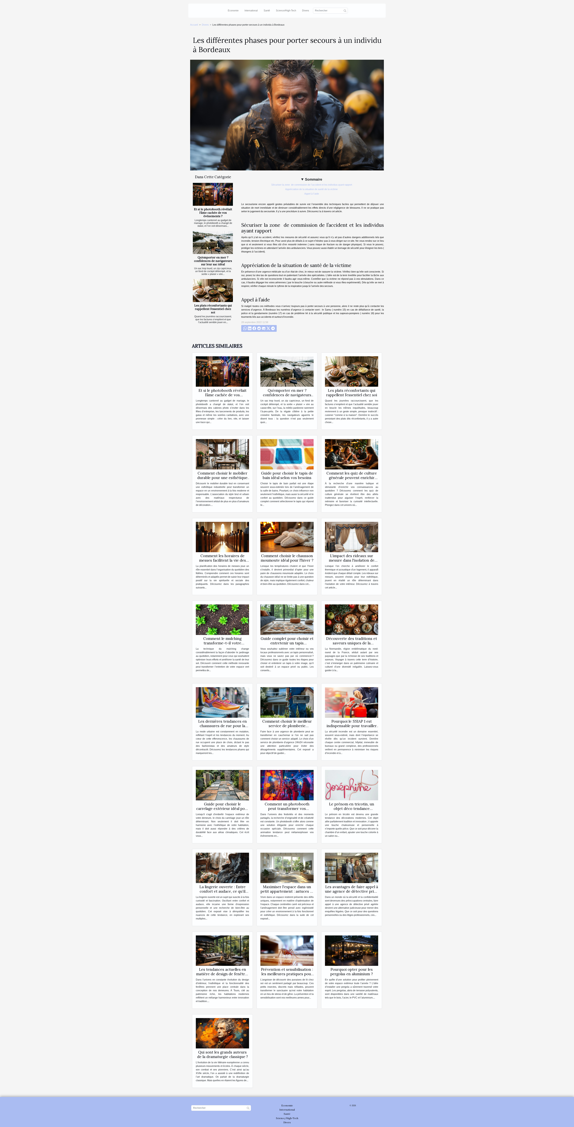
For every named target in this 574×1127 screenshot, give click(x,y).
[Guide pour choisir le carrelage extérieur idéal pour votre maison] (222, 785)
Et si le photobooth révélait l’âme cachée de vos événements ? (213, 212)
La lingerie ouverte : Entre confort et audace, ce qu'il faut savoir (222, 891)
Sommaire (313, 179)
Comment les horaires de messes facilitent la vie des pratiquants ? (222, 560)
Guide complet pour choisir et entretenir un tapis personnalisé (287, 643)
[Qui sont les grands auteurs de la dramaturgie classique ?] (222, 1033)
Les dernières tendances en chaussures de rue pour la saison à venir (222, 726)
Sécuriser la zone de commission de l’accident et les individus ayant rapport (311, 184)
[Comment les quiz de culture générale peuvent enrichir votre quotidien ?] (351, 454)
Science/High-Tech (286, 10)
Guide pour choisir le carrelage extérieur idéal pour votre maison (222, 808)
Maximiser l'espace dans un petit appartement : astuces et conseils (287, 891)
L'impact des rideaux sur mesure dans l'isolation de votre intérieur (351, 560)
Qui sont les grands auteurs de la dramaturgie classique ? (222, 1054)
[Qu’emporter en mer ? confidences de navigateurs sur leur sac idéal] (213, 242)
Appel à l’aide (311, 193)
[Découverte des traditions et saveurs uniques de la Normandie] (351, 619)
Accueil (194, 24)
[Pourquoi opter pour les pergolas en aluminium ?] (351, 950)
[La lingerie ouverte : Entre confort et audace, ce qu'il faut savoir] (222, 867)
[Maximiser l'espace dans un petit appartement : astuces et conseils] (287, 867)
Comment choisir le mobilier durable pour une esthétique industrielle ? (222, 478)
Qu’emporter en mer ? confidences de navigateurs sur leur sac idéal (213, 261)
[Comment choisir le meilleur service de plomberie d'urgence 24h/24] (287, 702)
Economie (233, 10)
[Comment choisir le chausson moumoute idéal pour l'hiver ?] (287, 536)
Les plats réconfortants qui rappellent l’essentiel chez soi (213, 309)
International (251, 10)
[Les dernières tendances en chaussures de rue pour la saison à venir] (222, 702)
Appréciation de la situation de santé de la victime (311, 189)
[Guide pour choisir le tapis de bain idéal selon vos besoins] (287, 454)
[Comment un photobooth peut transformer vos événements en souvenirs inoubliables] (287, 785)
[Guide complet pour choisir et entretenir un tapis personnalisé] (287, 619)
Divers (305, 10)
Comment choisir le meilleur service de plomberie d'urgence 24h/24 (287, 726)
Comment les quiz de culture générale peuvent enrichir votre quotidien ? (351, 478)
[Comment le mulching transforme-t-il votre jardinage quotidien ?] (222, 619)
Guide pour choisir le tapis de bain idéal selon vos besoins (287, 475)
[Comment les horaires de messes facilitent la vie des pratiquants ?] (222, 536)
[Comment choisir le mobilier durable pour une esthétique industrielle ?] (222, 454)
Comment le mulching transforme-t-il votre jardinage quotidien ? (222, 643)
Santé (267, 10)
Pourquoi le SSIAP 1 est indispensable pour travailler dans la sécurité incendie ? (352, 726)
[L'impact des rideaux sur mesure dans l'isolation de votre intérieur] (351, 536)
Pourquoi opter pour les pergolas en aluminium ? (351, 971)
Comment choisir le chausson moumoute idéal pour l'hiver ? (287, 558)
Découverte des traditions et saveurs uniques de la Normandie (351, 643)
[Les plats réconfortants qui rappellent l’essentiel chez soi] (213, 290)
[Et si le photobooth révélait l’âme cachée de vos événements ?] (213, 194)
